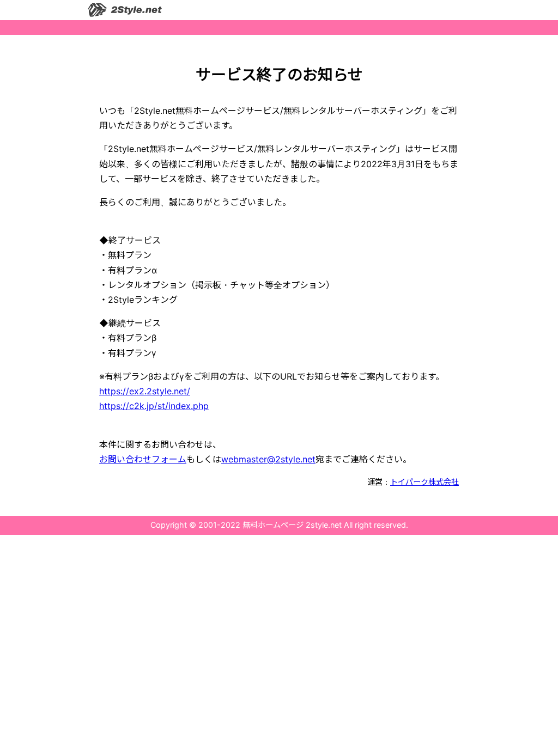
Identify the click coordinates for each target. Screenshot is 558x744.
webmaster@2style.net (268, 459)
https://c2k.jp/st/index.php (154, 405)
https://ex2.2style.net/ (144, 391)
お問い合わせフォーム (142, 459)
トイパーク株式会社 (424, 481)
